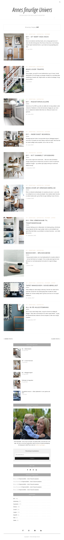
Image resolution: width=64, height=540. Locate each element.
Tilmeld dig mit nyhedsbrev (32, 451)
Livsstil (15, 509)
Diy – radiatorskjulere (37, 102)
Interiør (47, 34)
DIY (27, 34)
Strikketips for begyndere (27, 380)
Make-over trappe (35, 69)
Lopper (53, 217)
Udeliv (14, 520)
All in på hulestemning (37, 307)
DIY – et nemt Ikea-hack (37, 37)
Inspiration (40, 34)
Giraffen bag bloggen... (41, 445)
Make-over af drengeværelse (41, 188)
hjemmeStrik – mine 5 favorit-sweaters (29, 478)
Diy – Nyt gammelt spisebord (40, 155)
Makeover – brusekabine (38, 253)
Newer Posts (8, 338)
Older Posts (55, 338)
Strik (14, 517)
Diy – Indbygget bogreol (38, 134)
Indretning (32, 34)
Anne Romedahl (17, 481)
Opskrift (15, 515)
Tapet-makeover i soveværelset (42, 285)
